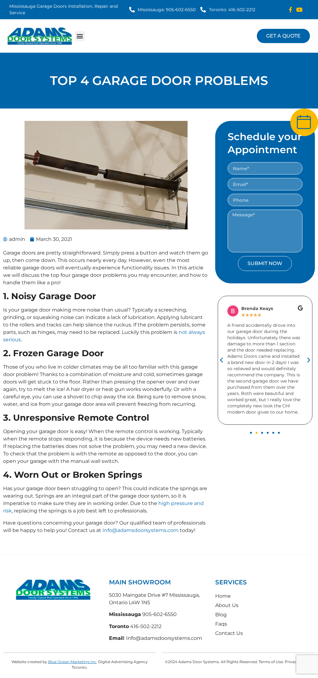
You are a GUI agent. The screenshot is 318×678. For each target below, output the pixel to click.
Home (223, 596)
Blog (221, 615)
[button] (80, 36)
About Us (226, 605)
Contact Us (229, 633)
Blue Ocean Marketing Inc (72, 661)
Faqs (221, 624)
